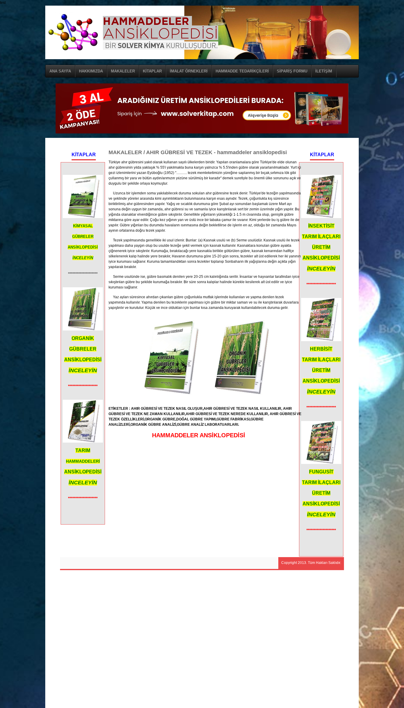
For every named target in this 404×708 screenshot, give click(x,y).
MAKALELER (123, 71)
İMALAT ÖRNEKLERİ (189, 71)
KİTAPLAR (152, 71)
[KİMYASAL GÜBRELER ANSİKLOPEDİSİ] (170, 393)
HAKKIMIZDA (91, 71)
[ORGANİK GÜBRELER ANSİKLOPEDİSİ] (240, 393)
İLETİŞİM (323, 71)
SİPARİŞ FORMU (292, 71)
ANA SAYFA (60, 71)
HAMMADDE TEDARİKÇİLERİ (242, 71)
